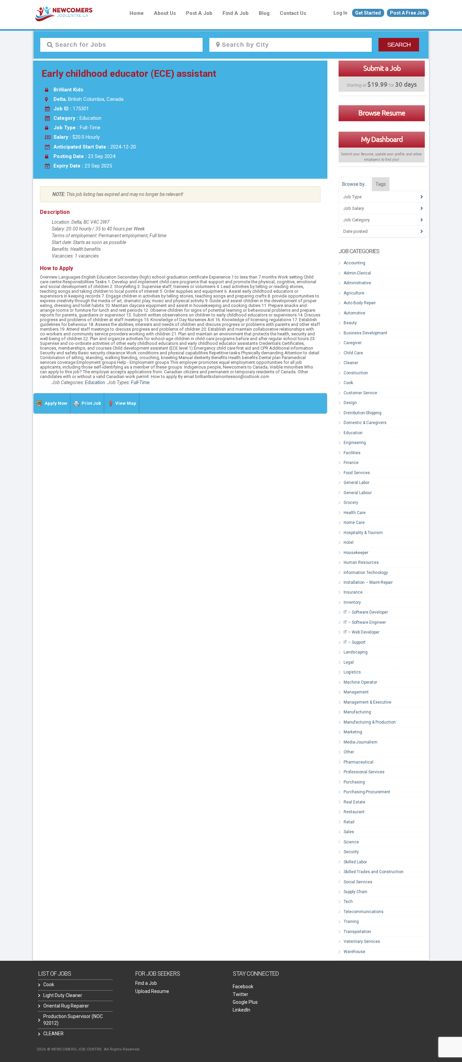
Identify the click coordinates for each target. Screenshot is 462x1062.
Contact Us (293, 13)
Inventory (352, 602)
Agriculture (354, 293)
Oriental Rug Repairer (66, 1006)
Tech (348, 901)
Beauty (350, 322)
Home (137, 13)
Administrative (357, 283)
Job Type (352, 196)
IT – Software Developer (366, 612)
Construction (356, 373)
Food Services (357, 472)
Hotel (348, 542)
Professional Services (364, 772)
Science (351, 842)
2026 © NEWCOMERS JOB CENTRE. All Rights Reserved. (88, 1049)
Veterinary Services (362, 941)
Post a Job (199, 13)
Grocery (351, 502)
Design (350, 402)
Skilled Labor (355, 862)
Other (349, 752)
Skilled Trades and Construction (373, 871)
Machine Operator (360, 682)
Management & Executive (367, 702)
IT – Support (355, 642)
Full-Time (140, 382)
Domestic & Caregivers (365, 422)
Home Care (354, 522)
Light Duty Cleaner (62, 995)
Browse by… (354, 184)
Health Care (355, 512)
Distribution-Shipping (363, 413)
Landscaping (356, 652)
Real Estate (354, 802)
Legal (349, 662)
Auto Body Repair (360, 303)
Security (351, 851)
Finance (351, 462)
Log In (340, 13)
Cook (348, 382)
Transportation (357, 931)
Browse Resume (381, 113)
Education (95, 382)
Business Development (365, 333)
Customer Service (360, 393)
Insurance (353, 592)
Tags (380, 184)
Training (351, 921)
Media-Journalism (360, 742)
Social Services (358, 882)
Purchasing (354, 782)
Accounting (354, 263)
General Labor (356, 482)
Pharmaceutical (358, 762)
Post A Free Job (407, 13)
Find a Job (236, 13)
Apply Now (56, 403)
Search (399, 44)
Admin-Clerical (357, 273)
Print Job (91, 403)
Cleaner (351, 362)
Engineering (355, 442)
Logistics (352, 672)
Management (356, 692)
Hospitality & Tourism (363, 532)
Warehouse (354, 951)
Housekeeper (356, 552)
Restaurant (354, 812)
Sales (349, 831)
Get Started (368, 13)
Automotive (354, 313)
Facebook (243, 986)
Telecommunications (364, 911)
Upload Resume (152, 991)
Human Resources (361, 562)
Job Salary (353, 208)
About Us (165, 13)
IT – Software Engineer (365, 622)
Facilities (352, 452)
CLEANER (53, 1033)
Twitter (240, 994)
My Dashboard (381, 139)
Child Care (353, 353)
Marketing (353, 732)
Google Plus (245, 1002)
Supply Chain (355, 891)
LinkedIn (241, 1010)
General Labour (358, 492)
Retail (349, 822)
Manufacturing (357, 712)
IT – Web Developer (361, 632)
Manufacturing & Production (370, 722)
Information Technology (366, 572)
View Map (125, 403)
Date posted (355, 231)
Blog (264, 13)
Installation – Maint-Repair (368, 582)
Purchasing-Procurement (367, 792)
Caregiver (353, 342)
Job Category (356, 219)
